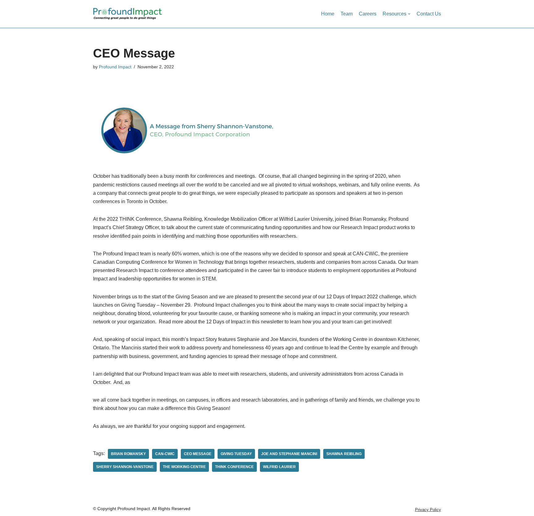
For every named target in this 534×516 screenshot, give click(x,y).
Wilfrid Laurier (279, 467)
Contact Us (429, 13)
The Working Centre (184, 467)
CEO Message (197, 454)
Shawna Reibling (344, 454)
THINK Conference (234, 467)
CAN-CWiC (165, 454)
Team (347, 13)
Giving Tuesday (236, 454)
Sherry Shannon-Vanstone (125, 467)
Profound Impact (115, 66)
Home (327, 13)
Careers (367, 13)
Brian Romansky (128, 454)
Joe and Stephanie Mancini (289, 454)
